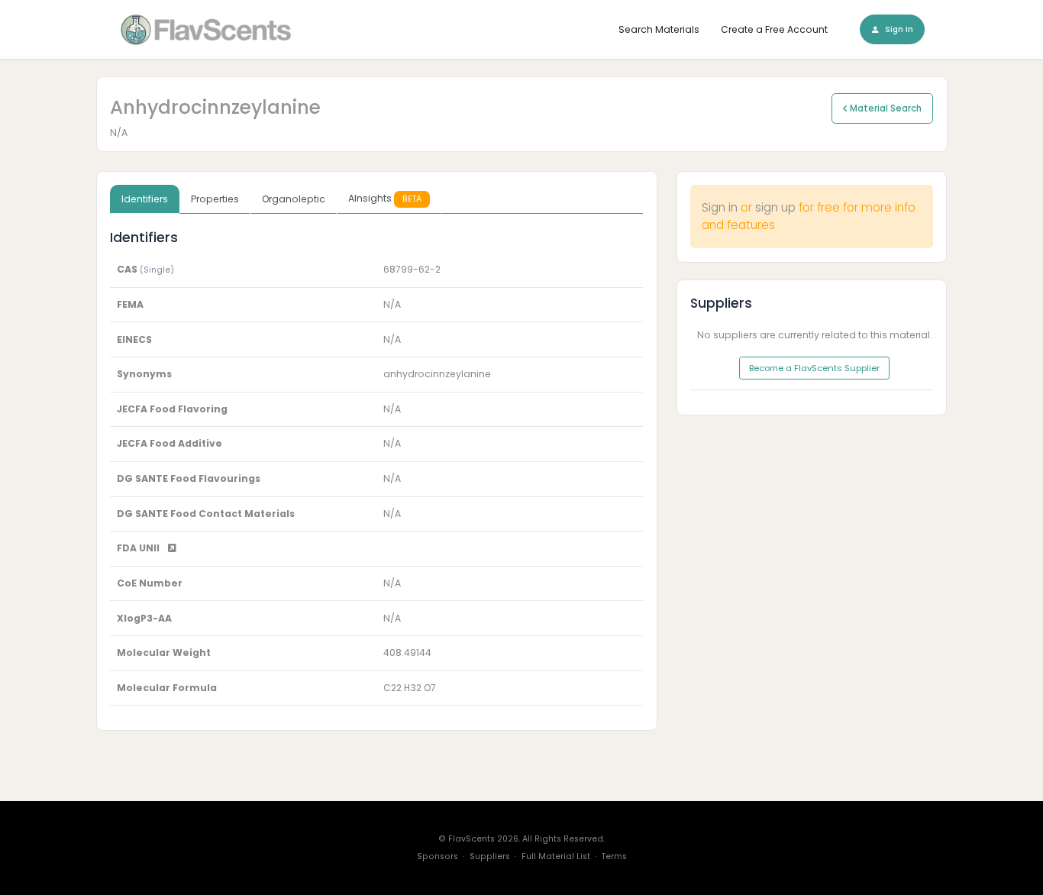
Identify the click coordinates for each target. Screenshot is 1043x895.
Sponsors (437, 856)
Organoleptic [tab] (293, 198)
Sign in (720, 207)
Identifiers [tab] (144, 198)
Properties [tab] (215, 198)
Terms (614, 856)
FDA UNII (139, 547)
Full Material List (556, 856)
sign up (775, 207)
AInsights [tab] (384, 198)
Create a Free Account (774, 29)
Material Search (885, 108)
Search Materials (658, 29)
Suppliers (490, 856)
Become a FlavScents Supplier (814, 368)
